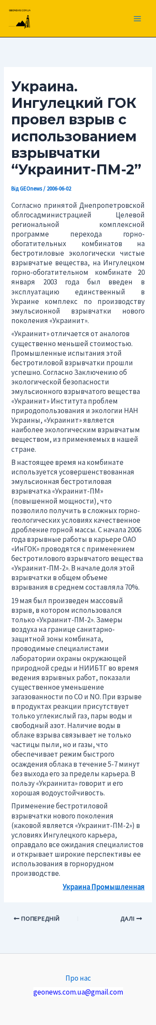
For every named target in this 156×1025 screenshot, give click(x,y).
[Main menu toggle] (138, 19)
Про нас (78, 978)
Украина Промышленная (104, 886)
